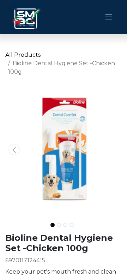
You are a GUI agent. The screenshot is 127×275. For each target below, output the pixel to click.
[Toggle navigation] (108, 17)
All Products (23, 54)
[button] (14, 149)
